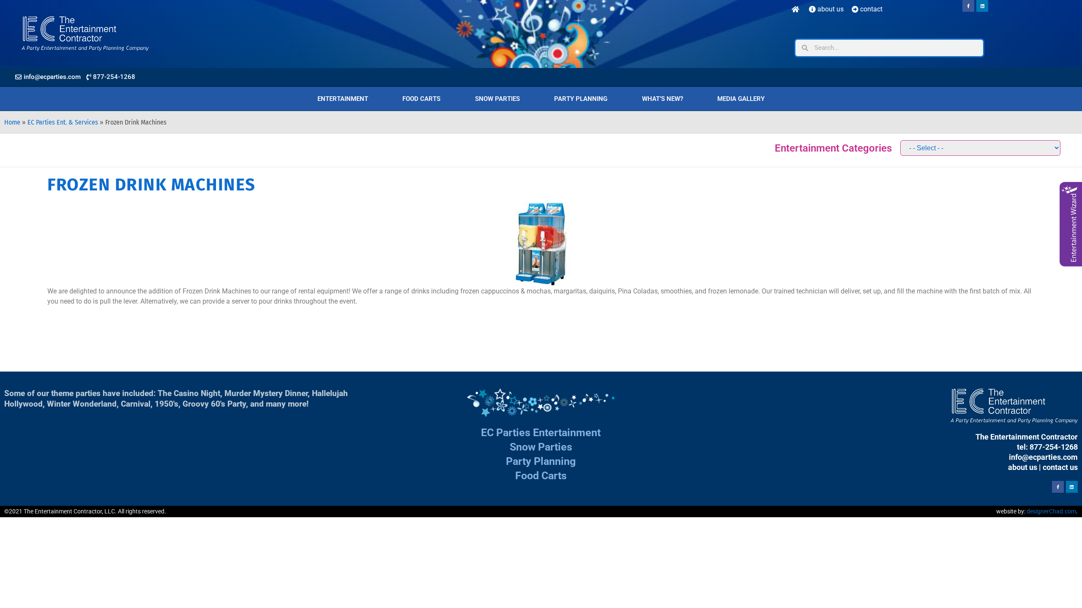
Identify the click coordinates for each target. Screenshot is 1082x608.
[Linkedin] (982, 6)
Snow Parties (497, 99)
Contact (870, 9)
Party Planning (580, 99)
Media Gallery (741, 99)
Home (12, 122)
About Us (830, 9)
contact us (1060, 467)
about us (1022, 467)
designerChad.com (1051, 511)
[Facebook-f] (968, 6)
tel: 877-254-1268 (1047, 446)
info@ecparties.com (1043, 457)
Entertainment (342, 99)
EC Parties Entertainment (541, 432)
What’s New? (662, 99)
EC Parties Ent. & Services (62, 122)
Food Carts (421, 99)
